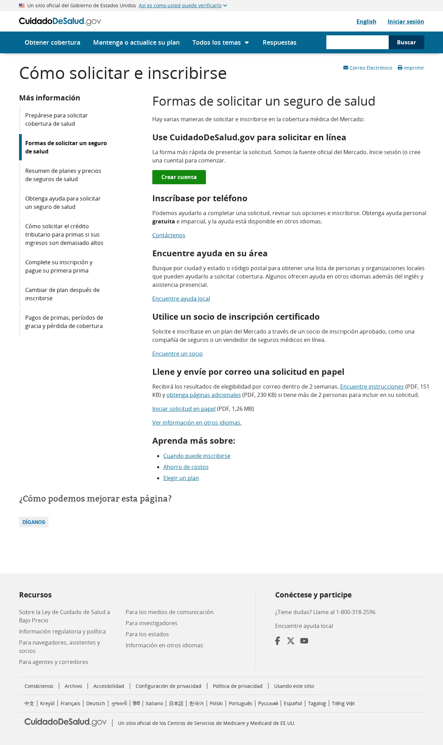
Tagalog (317, 703)
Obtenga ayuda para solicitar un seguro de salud (63, 203)
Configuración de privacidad (168, 686)
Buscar (406, 42)
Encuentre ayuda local (181, 298)
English (366, 21)
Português (240, 703)
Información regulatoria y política (62, 631)
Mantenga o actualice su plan (136, 42)
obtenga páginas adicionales (203, 395)
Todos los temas (216, 42)
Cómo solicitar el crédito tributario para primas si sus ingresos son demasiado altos (64, 234)
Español (293, 703)
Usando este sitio (294, 686)
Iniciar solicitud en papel (184, 409)
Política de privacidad (238, 686)
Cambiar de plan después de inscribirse (62, 294)
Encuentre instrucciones (372, 386)
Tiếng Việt (343, 703)
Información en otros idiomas (164, 645)
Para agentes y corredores (53, 662)
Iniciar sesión (406, 21)
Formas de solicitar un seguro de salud (66, 147)
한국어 (196, 703)
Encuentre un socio (177, 353)
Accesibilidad (108, 686)
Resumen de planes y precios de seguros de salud (63, 175)
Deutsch (95, 703)
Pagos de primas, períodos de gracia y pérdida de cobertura (64, 322)
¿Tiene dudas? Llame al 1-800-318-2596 (325, 612)
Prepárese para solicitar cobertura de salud (56, 119)
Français (70, 703)
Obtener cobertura (52, 42)
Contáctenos (169, 235)
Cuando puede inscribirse (196, 456)
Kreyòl (47, 703)
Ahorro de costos (186, 467)
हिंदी (136, 703)
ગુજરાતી (119, 703)
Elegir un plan (181, 478)
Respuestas (280, 42)
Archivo (73, 686)
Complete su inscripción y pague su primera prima (58, 266)
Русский (268, 703)
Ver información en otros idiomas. (197, 422)
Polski (216, 703)
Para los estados (147, 634)
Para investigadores (152, 623)
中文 (29, 703)
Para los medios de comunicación (170, 612)
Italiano (154, 703)
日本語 (176, 703)
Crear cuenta (179, 177)
